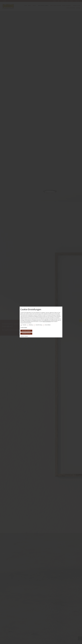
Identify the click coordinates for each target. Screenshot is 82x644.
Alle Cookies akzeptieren (26, 330)
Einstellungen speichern (26, 333)
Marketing (31, 324)
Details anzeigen (24, 327)
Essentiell (24, 324)
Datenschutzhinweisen (47, 321)
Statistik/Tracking (39, 324)
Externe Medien (48, 324)
